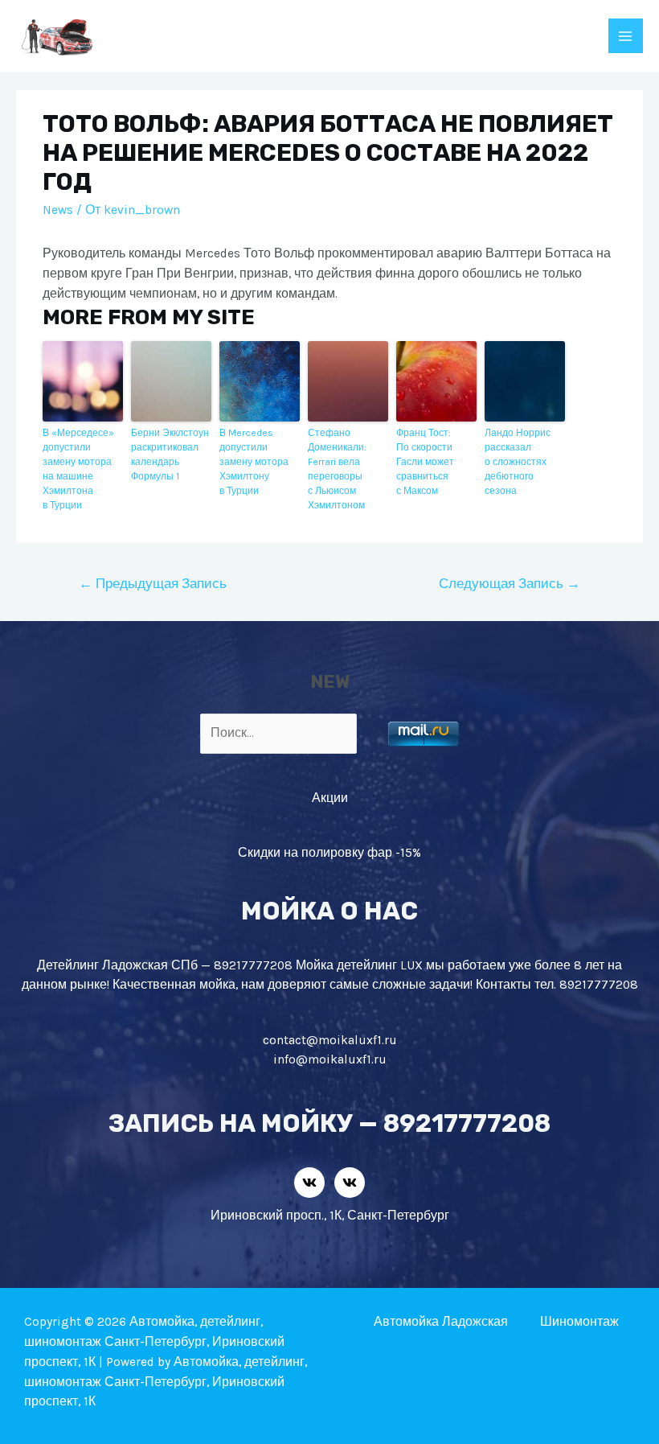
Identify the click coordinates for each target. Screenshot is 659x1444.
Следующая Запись (509, 583)
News (58, 210)
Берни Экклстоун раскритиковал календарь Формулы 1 (170, 454)
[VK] (309, 1182)
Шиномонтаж (579, 1321)
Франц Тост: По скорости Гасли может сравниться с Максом (425, 461)
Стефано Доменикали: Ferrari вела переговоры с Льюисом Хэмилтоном (337, 469)
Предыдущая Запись (153, 583)
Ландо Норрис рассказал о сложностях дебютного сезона (518, 461)
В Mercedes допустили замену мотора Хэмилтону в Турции (254, 461)
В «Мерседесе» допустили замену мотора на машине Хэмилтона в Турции (78, 469)
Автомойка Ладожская (441, 1321)
